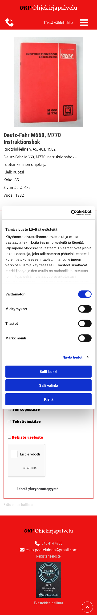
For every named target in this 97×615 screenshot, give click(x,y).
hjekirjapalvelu (57, 8)
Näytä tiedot (72, 357)
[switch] (85, 308)
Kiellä (48, 399)
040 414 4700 (52, 543)
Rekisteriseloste (27, 437)
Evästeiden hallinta (18, 504)
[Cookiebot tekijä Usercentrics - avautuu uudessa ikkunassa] (71, 213)
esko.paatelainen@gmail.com (51, 549)
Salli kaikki (48, 371)
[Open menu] (84, 22)
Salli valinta (48, 385)
